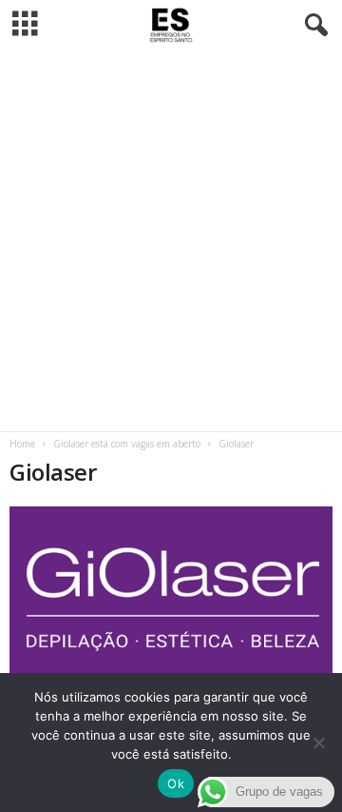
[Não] (318, 742)
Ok (175, 783)
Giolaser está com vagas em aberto (126, 443)
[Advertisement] (171, 240)
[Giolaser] (171, 592)
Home (22, 443)
